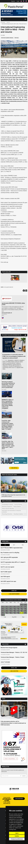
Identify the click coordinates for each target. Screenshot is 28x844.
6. (14, 606)
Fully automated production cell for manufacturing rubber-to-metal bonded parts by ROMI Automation (13, 723)
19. (10, 610)
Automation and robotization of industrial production (11, 511)
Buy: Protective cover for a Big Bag (10, 552)
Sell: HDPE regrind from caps (8, 581)
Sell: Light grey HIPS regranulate (9, 557)
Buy (14, 544)
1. (21, 604)
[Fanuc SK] (14, 631)
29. (21, 612)
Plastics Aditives (17, 506)
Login (18, 1)
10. (3, 608)
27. (14, 612)
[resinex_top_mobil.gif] (14, 12)
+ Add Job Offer (14, 671)
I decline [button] (17, 836)
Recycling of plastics (18, 514)
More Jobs (14, 667)
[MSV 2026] (14, 746)
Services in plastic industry (7, 37)
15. (21, 608)
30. (25, 612)
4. (6, 606)
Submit (24, 775)
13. (14, 608)
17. (3, 610)
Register (13, 1)
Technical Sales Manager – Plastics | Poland (12, 657)
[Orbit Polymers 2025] (14, 528)
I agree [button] (16, 833)
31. (3, 615)
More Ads (14, 590)
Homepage (3, 22)
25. (6, 612)
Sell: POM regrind (5, 576)
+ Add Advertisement (14, 594)
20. (14, 610)
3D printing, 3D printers (7, 514)
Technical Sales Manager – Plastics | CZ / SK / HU (14, 652)
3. (2, 606)
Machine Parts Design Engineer (9, 647)
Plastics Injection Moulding (8, 508)
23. (25, 610)
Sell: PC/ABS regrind (6, 571)
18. (6, 610)
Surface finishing (18, 504)
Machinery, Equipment (7, 506)
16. (25, 608)
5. (10, 606)
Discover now (19, 798)
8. (21, 606)
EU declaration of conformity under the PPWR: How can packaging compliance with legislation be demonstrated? (13, 356)
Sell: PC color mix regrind (7, 567)
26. (10, 612)
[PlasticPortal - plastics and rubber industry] (14, 6)
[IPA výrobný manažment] (14, 686)
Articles (8, 22)
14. (18, 608)
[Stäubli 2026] (14, 460)
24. (3, 612)
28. (18, 612)
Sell (23, 544)
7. (18, 606)
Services (17, 37)
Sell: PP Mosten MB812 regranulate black (11, 547)
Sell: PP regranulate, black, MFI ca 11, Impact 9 (13, 562)
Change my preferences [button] (17, 839)
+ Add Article (14, 468)
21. (18, 610)
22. (21, 610)
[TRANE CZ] (14, 328)
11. (6, 608)
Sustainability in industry (7, 504)
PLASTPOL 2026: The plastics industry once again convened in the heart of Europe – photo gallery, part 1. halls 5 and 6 (8, 445)
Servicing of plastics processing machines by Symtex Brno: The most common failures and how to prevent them (8, 384)
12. (10, 608)
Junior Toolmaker (5, 662)
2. (25, 604)
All (5, 544)
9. (25, 606)
